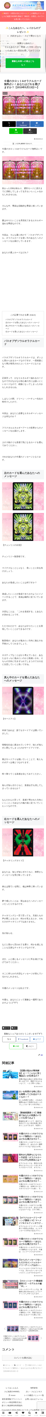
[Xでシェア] (8, 938)
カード (7, 1028)
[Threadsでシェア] (18, 945)
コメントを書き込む (23, 1358)
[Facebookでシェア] (8, 945)
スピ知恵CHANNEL (12, 1392)
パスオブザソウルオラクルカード (18, 319)
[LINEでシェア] (8, 952)
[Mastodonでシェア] (18, 938)
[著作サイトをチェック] (8, 813)
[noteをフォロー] (23, 819)
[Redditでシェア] (28, 945)
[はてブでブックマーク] (38, 945)
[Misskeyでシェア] (38, 938)
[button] (30, 131)
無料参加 (34, 1388)
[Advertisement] (23, 286)
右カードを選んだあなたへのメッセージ (21, 332)
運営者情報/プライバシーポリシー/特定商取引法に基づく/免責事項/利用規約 (12, 1402)
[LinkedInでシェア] (28, 952)
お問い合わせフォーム (34, 1399)
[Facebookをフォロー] (28, 813)
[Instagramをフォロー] (39, 813)
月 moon (12, 1395)
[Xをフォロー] (18, 813)
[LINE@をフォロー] (33, 819)
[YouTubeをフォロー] (13, 819)
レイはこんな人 (12, 1388)
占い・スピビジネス (34, 1392)
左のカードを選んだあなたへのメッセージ (22, 322)
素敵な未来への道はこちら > (23, 63)
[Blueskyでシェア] (28, 938)
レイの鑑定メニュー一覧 (34, 1395)
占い (15, 1028)
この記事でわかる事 (19, 315)
